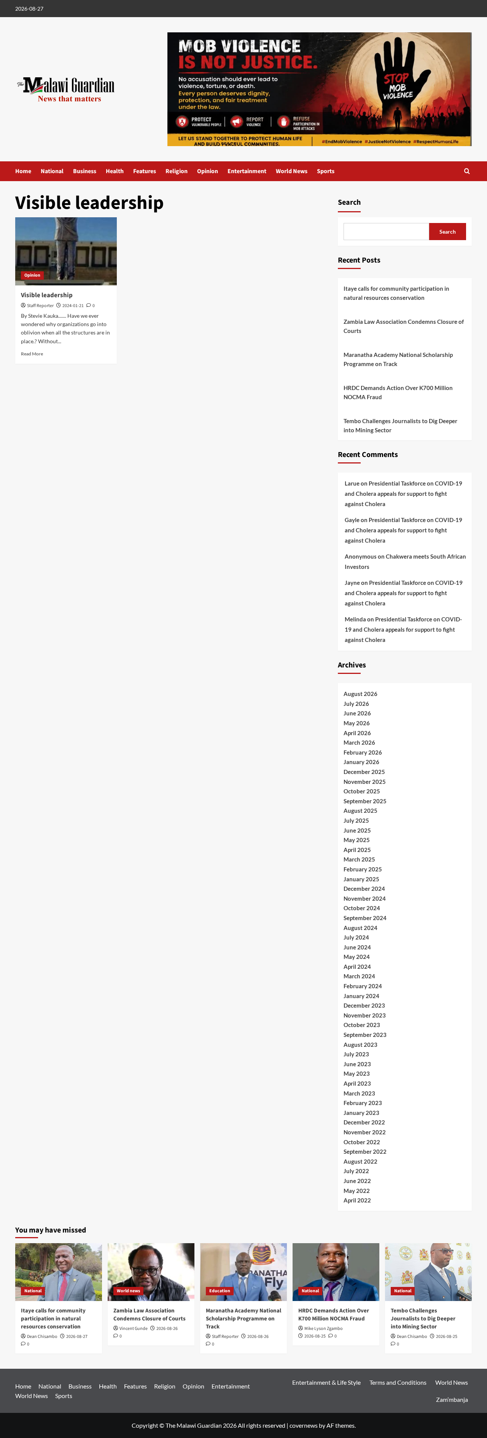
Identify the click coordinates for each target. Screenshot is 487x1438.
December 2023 (364, 1005)
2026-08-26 (167, 1328)
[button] (467, 171)
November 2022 (365, 1132)
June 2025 (357, 830)
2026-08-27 (77, 1336)
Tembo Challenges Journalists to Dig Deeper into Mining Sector (400, 425)
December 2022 (364, 1122)
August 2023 (360, 1044)
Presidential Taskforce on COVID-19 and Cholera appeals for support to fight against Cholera (403, 493)
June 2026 (357, 713)
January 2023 (361, 1112)
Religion (177, 171)
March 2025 (359, 859)
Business (84, 171)
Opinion (207, 171)
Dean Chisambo (42, 1336)
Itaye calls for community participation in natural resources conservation (396, 293)
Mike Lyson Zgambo (323, 1328)
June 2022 (357, 1180)
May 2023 (357, 1073)
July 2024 (356, 937)
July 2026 (356, 703)
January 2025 (361, 879)
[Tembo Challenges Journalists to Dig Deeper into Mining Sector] (428, 1272)
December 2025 (364, 771)
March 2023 (359, 1093)
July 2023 (356, 1054)
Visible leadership (47, 295)
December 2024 (364, 888)
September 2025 (365, 801)
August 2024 (360, 927)
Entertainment (247, 171)
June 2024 (357, 947)
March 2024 (359, 976)
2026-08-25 (315, 1336)
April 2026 (357, 732)
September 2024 (365, 917)
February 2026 (363, 752)
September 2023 (365, 1034)
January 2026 (361, 761)
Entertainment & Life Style (326, 1382)
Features (144, 171)
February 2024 (363, 986)
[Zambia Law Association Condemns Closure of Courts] (151, 1272)
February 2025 (363, 869)
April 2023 (357, 1083)
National (52, 171)
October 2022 (362, 1142)
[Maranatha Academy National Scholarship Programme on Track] (243, 1272)
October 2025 (362, 791)
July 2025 (356, 820)
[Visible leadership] (66, 251)
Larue (352, 483)
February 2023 (363, 1102)
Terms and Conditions (398, 1382)
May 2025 (357, 839)
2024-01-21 (73, 306)
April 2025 (357, 849)
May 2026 (357, 723)
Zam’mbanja (452, 1399)
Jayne (352, 582)
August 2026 (360, 693)
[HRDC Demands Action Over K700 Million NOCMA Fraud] (336, 1272)
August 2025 (360, 810)
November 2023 (365, 1015)
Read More (32, 354)
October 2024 (362, 908)
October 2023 (362, 1024)
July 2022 (356, 1170)
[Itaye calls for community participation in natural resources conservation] (58, 1272)
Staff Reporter (40, 306)
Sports (325, 171)
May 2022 (357, 1190)
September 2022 (365, 1151)
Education (219, 1291)
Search (349, 202)
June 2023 (357, 1064)
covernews (304, 1425)
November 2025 (365, 781)
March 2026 (359, 742)
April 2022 (357, 1200)
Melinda (355, 619)
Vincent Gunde (133, 1328)
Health (115, 171)
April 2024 (357, 966)
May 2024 (357, 956)
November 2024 (365, 898)
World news (128, 1291)
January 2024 (361, 995)
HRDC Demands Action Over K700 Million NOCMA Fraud (398, 392)
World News (291, 171)
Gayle (352, 519)
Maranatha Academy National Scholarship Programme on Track (398, 359)
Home (23, 171)
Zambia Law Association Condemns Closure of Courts (404, 326)
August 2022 (360, 1161)
